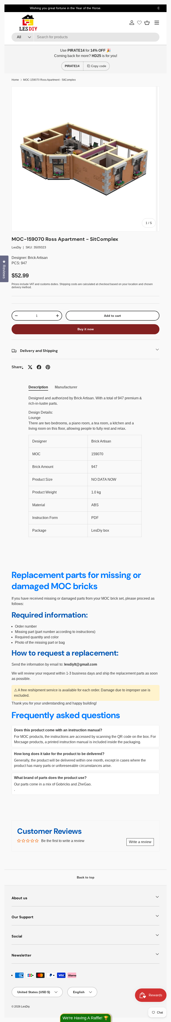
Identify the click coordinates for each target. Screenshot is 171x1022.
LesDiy (16, 247)
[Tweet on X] (30, 367)
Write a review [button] (140, 842)
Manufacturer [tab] (66, 387)
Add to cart (112, 315)
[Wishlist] (139, 23)
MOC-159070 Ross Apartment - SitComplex (49, 79)
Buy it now (85, 329)
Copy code (98, 66)
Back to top (85, 877)
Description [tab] (38, 387)
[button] (147, 23)
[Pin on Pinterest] (47, 367)
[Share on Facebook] (39, 367)
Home (15, 79)
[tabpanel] (85, 466)
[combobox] (85, 37)
